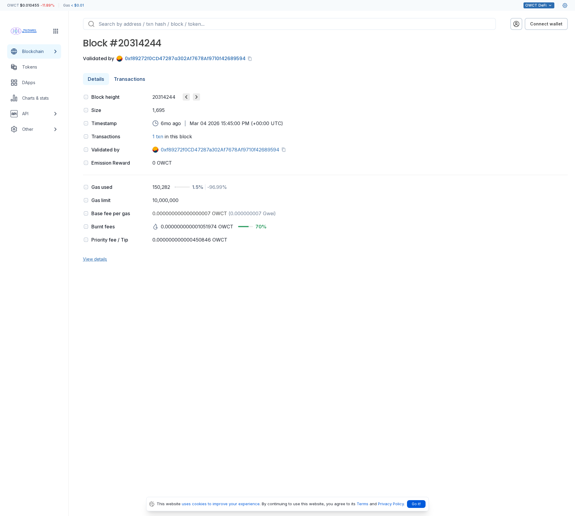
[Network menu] (55, 31)
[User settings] (565, 5)
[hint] (86, 97)
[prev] (186, 97)
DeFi (536, 5)
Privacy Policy (391, 503)
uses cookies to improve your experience (221, 503)
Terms (362, 503)
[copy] (251, 59)
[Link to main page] (29, 31)
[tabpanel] (325, 177)
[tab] (96, 79)
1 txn (157, 136)
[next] (196, 97)
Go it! (416, 504)
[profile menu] (516, 24)
